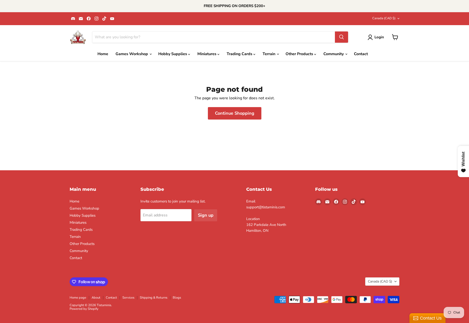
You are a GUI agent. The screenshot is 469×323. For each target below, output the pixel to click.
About (96, 297)
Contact (361, 54)
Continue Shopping (234, 113)
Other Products (300, 54)
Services (128, 297)
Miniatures (207, 54)
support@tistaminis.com (265, 207)
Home (102, 54)
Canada (383, 18)
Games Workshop (132, 54)
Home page (78, 297)
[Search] (341, 37)
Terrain (269, 54)
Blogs (177, 297)
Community (334, 54)
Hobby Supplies (173, 54)
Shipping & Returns (153, 297)
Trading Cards (240, 54)
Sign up (205, 215)
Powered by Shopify (84, 309)
